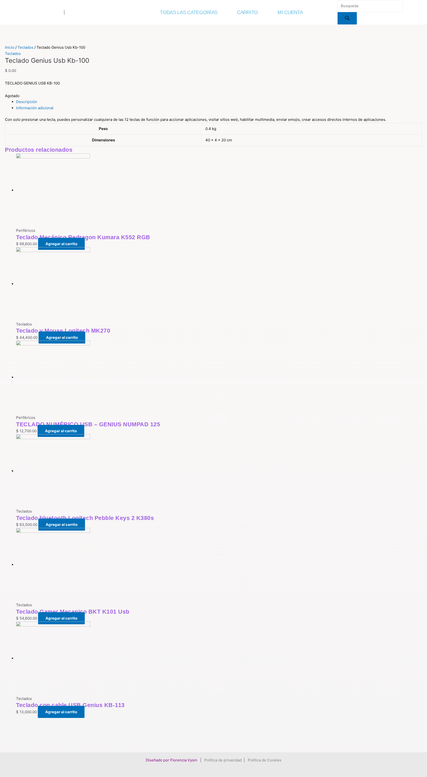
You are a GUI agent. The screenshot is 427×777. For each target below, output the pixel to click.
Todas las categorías (188, 12)
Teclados (25, 47)
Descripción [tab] (26, 101)
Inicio (9, 47)
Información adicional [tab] (34, 108)
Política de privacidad (223, 760)
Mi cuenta (290, 12)
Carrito (247, 12)
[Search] (347, 18)
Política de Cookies (264, 760)
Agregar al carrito (61, 243)
